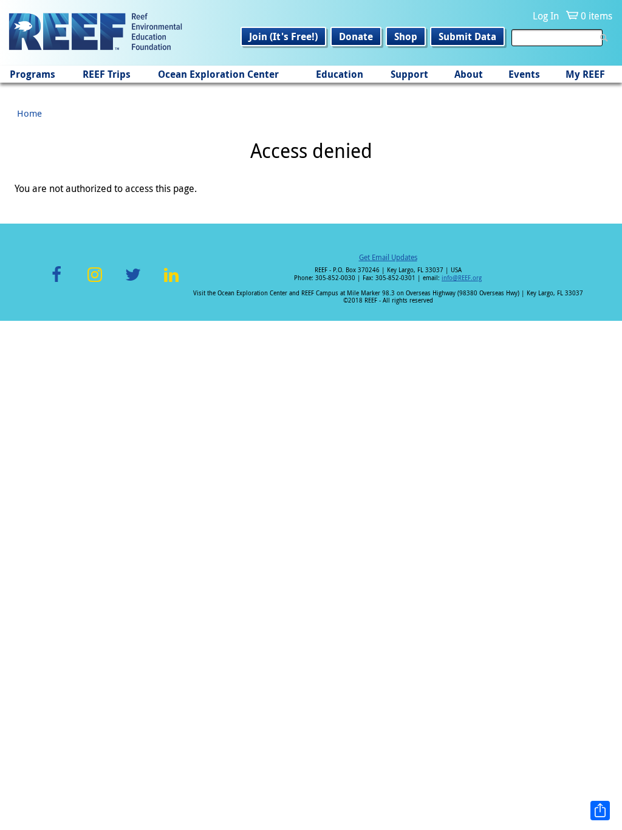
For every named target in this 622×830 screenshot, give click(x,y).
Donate (356, 36)
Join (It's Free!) (283, 36)
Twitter (133, 281)
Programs (32, 74)
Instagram (95, 281)
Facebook (56, 281)
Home (29, 113)
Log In (546, 15)
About (468, 74)
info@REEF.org (462, 278)
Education (339, 74)
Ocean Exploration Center (218, 74)
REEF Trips (107, 74)
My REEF (585, 74)
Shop (405, 36)
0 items (596, 15)
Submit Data (467, 36)
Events (524, 74)
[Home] (95, 32)
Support (409, 74)
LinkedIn (171, 281)
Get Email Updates (388, 257)
